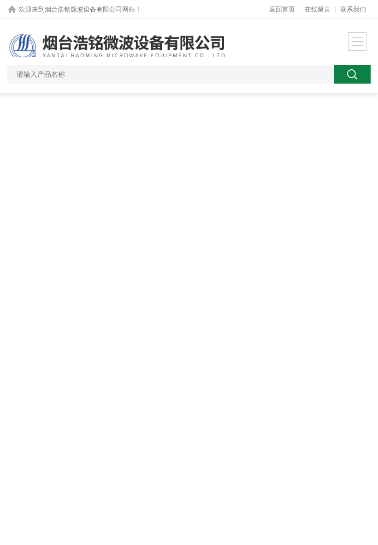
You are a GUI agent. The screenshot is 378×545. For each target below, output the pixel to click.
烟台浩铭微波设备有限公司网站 (90, 9)
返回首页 (282, 9)
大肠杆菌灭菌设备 (222, 385)
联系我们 (353, 9)
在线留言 (318, 9)
